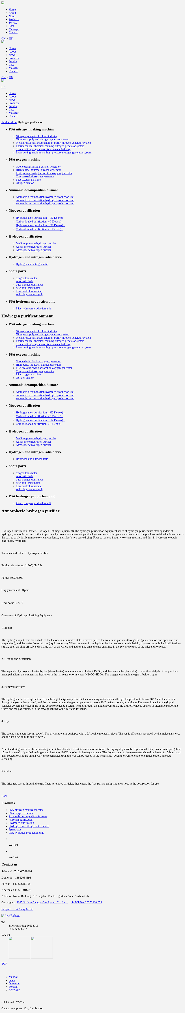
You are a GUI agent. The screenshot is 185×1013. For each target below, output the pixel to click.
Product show (9, 122)
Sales (12, 980)
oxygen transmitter (26, 278)
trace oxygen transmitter (29, 284)
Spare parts (15, 829)
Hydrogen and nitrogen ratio (32, 264)
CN (3, 38)
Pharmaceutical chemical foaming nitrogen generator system (50, 145)
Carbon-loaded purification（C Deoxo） (39, 221)
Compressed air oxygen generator (35, 176)
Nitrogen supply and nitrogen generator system (42, 139)
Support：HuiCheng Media (17, 909)
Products (14, 19)
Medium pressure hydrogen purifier (36, 243)
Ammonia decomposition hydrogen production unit (45, 196)
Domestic (14, 983)
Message (14, 29)
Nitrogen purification (21, 819)
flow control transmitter (29, 291)
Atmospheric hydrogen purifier (33, 246)
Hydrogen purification (21, 822)
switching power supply (29, 294)
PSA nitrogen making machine (26, 809)
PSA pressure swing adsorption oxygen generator (44, 173)
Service (13, 22)
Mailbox (13, 976)
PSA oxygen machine (28, 179)
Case (11, 25)
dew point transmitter (28, 287)
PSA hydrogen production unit (33, 308)
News (12, 16)
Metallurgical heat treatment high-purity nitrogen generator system (53, 142)
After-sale (14, 989)
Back (4, 795)
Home (12, 9)
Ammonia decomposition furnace (28, 816)
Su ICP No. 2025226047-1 (86, 902)
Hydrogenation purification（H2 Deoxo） (40, 217)
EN (11, 38)
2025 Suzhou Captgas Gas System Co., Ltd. (42, 902)
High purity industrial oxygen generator (38, 169)
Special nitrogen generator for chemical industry (43, 149)
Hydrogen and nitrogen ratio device (29, 826)
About (12, 12)
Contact (13, 32)
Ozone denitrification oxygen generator (38, 166)
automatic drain (24, 281)
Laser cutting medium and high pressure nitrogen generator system (53, 152)
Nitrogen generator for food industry (36, 136)
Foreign (13, 986)
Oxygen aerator (25, 182)
